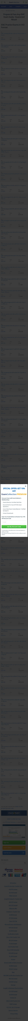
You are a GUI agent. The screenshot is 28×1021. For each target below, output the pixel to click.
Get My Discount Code (14, 527)
